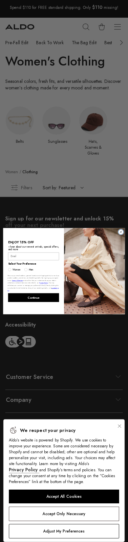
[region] (64, 480)
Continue (33, 297)
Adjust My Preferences (64, 531)
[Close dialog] (121, 232)
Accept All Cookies (64, 496)
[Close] (119, 426)
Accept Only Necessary (63, 514)
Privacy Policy (24, 469)
